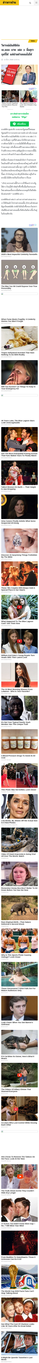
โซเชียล (33, 41)
